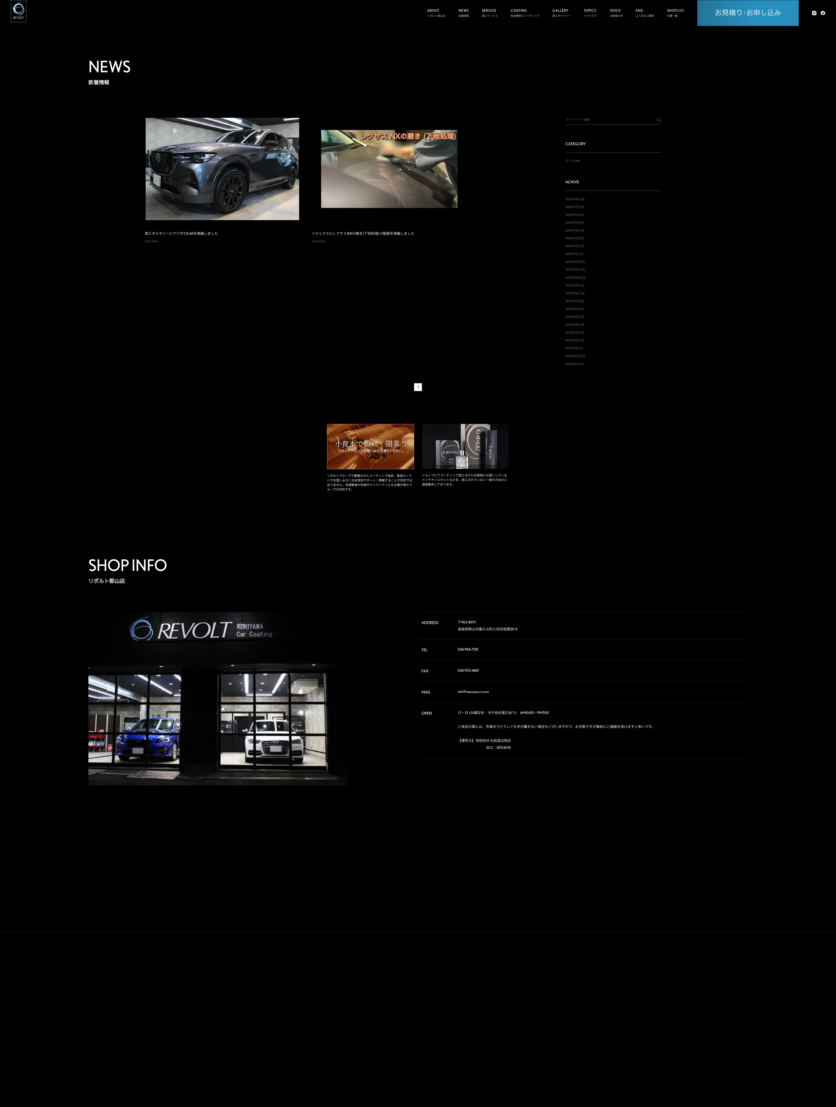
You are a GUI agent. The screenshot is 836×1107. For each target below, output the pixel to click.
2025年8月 (573, 293)
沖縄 (732, 1069)
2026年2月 (572, 246)
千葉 (732, 1006)
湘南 (689, 1027)
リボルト (572, 1011)
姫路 (711, 1048)
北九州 (734, 1062)
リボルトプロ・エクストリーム (585, 994)
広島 (689, 1055)
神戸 (689, 1048)
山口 (711, 1055)
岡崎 (732, 1034)
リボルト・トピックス (580, 1066)
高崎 (689, 999)
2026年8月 (573, 199)
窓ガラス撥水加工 (529, 1019)
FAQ (630, 1008)
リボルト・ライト (577, 1019)
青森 (711, 985)
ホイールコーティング (532, 994)
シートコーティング (531, 1011)
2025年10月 (573, 277)
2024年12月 (573, 356)
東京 (711, 1013)
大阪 (732, 1041)
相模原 (734, 1020)
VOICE (633, 992)
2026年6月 (572, 214)
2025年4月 (572, 324)
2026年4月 (572, 230)
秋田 (732, 985)
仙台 (689, 992)
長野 (711, 1027)
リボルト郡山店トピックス (582, 1057)
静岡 (689, 1034)
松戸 (689, 1013)
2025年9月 (572, 285)
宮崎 (711, 1069)
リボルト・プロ (576, 1003)
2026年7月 (572, 207)
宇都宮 (712, 999)
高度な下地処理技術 (579, 986)
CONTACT (637, 1041)
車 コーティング (528, 986)
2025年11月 (573, 269)
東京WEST (692, 1020)
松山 (689, 1062)
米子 (732, 1048)
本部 (689, 985)
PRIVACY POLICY (645, 1057)
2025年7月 (572, 301)
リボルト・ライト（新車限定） (585, 1028)
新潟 (732, 992)
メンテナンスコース (531, 1003)
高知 (732, 1055)
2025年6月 (572, 309)
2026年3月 (572, 238)
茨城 (732, 999)
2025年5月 (572, 317)
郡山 (711, 992)
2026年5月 (572, 222)
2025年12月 (573, 261)
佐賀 (711, 1062)
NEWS (632, 1024)
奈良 (711, 1041)
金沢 (711, 1034)
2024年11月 (573, 364)
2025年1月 (572, 348)
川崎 (711, 1020)
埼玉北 (690, 1006)
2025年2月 (572, 340)
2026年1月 (572, 254)
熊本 (689, 1069)
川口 (711, 1006)
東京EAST (735, 1013)
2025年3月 (572, 332)
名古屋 (690, 1041)
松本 (732, 1027)
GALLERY (636, 975)
